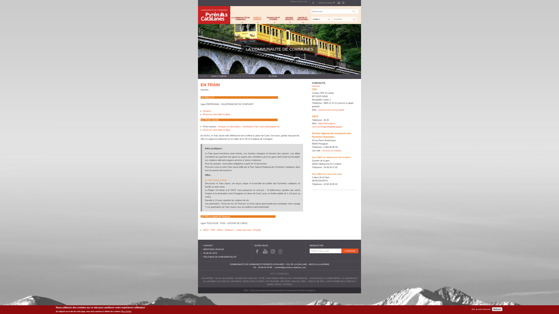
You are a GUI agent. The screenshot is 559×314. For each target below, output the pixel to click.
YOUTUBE (338, 3)
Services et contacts (332, 150)
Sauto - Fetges (283, 284)
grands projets (288, 19)
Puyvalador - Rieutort (278, 281)
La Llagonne (209, 281)
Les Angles (223, 281)
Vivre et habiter (256, 19)
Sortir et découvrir (302, 19)
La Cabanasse (349, 278)
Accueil (204, 76)
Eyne (261, 278)
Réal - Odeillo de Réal (313, 281)
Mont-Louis (249, 281)
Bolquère (228, 278)
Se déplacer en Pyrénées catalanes (248, 76)
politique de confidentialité (219, 257)
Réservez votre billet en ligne (216, 114)
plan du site (210, 253)
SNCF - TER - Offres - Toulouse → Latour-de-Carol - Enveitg (231, 230)
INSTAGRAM (343, 3)
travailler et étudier (272, 19)
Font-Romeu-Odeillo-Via (278, 278)
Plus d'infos (126, 311)
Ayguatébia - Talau (211, 278)
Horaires (207, 111)
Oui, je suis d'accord (481, 309)
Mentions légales (213, 249)
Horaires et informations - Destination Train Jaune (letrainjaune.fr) (249, 126)
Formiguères (333, 278)
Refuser (497, 309)
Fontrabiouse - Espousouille (308, 278)
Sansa (270, 284)
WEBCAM (279, 251)
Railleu (296, 281)
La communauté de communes (240, 19)
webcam (313, 3)
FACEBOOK (334, 3)
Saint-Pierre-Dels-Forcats (341, 281)
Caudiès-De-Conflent (246, 278)
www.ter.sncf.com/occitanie (331, 110)
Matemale (236, 281)
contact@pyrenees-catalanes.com (290, 267)
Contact (208, 245)
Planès (260, 281)
